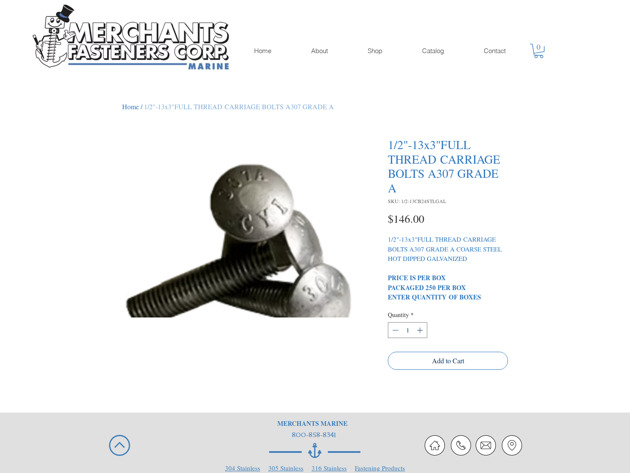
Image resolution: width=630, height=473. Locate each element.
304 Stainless (242, 468)
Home (130, 106)
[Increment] (420, 330)
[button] (538, 51)
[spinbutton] (407, 330)
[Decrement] (394, 330)
